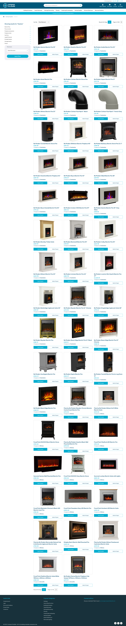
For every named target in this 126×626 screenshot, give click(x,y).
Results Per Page (103, 22)
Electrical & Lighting (99, 10)
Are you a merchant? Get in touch (91, 601)
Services (115, 6)
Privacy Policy (6, 607)
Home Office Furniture (48, 603)
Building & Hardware (28, 10)
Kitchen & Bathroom (88, 10)
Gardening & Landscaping (67, 10)
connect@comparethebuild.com (107, 601)
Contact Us (5, 609)
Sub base (46, 601)
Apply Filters (18, 56)
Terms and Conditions (8, 605)
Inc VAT (121, 1)
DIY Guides (120, 6)
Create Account (6, 601)
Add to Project (55, 54)
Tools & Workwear (38, 10)
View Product (40, 54)
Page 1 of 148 (116, 22)
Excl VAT (114, 1)
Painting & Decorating (49, 10)
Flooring (57, 10)
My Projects (109, 6)
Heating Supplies (78, 10)
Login (4, 603)
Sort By (35, 22)
